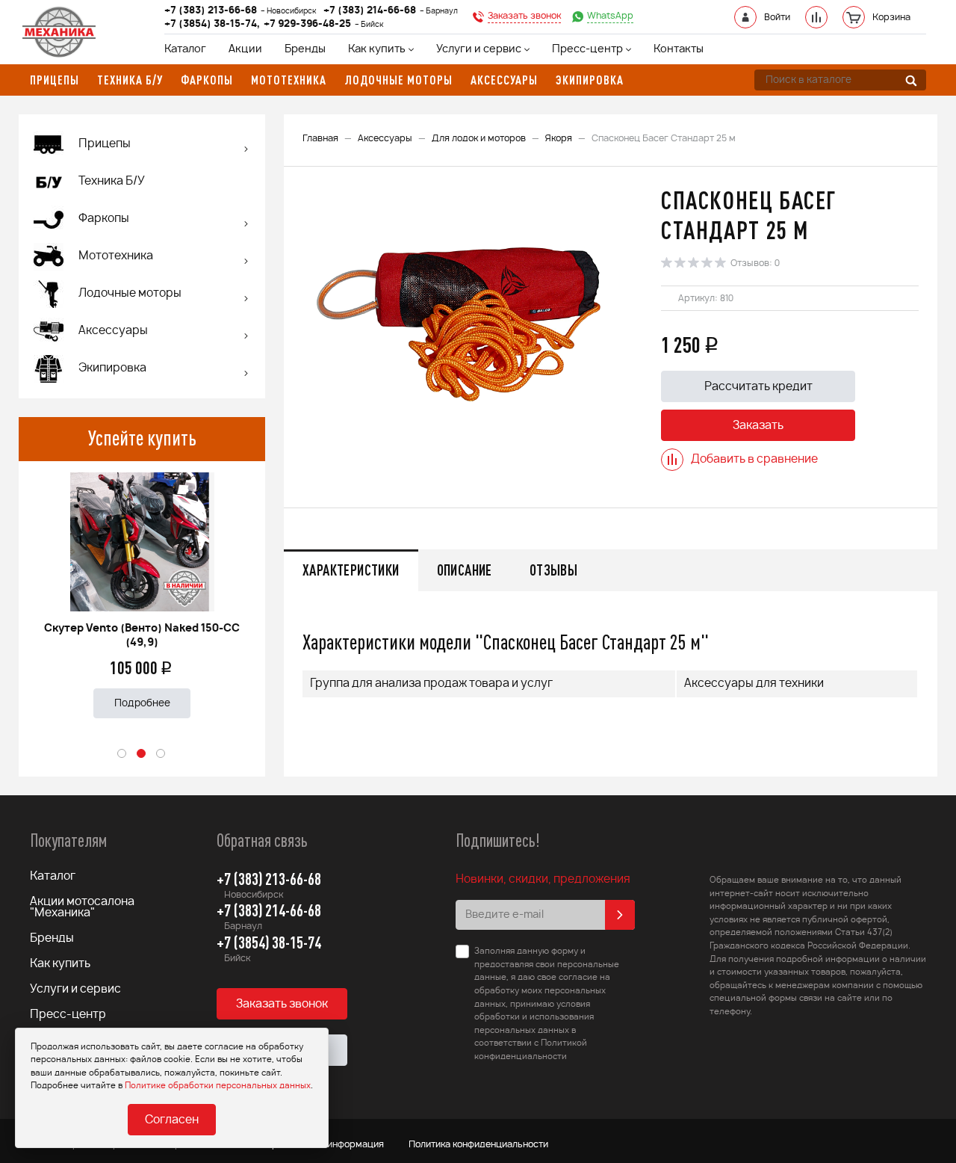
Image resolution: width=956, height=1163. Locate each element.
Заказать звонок (282, 1004)
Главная (320, 138)
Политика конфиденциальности (478, 1144)
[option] (142, 589)
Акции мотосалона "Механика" (82, 907)
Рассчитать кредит (758, 386)
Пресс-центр (587, 49)
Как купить (377, 49)
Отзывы (553, 570)
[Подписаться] (620, 915)
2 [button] (141, 754)
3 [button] (161, 754)
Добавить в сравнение (754, 459)
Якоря (558, 138)
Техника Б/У (111, 181)
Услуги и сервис (478, 49)
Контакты (679, 49)
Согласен (172, 1120)
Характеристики (351, 570)
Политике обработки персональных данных (218, 1086)
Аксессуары (385, 138)
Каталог (185, 49)
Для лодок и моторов (479, 138)
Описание (464, 570)
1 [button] (122, 754)
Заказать (758, 425)
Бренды (305, 49)
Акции (245, 49)
